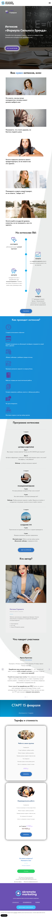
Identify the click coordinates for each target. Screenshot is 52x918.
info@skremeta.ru (27, 893)
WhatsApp (26, 862)
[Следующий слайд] (49, 661)
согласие (15, 912)
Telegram (37, 893)
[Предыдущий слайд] (2, 661)
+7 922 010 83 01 (15, 893)
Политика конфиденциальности (31, 873)
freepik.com (33, 907)
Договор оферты (18, 873)
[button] (26, 898)
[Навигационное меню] (50, 3)
